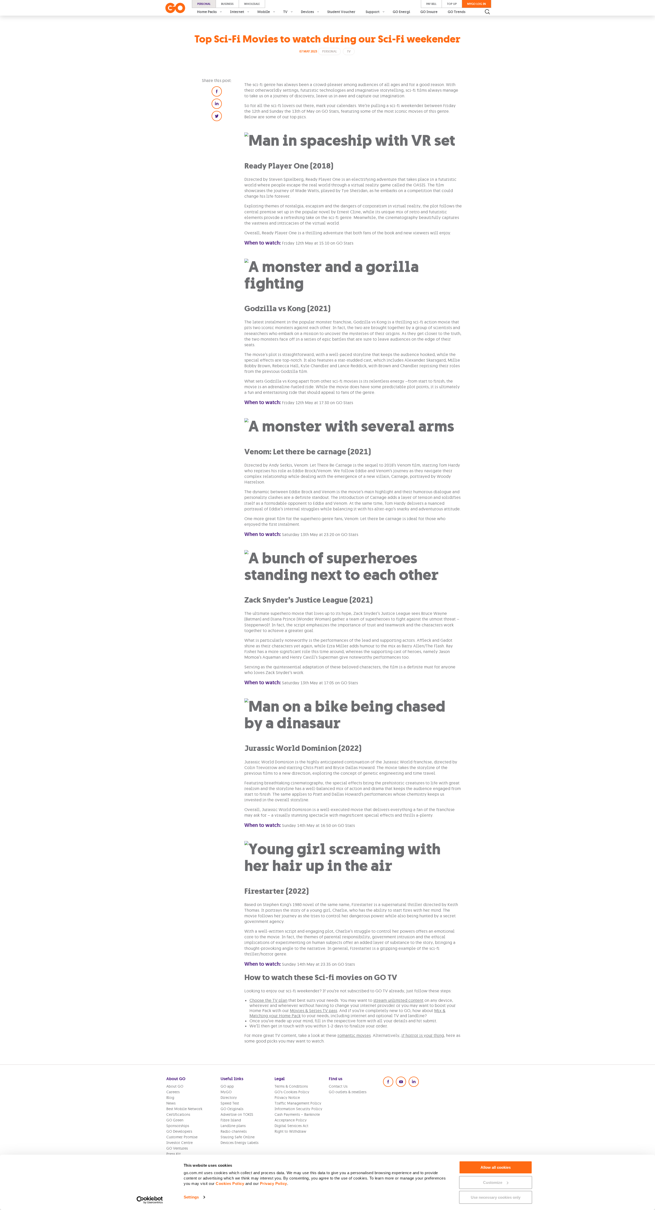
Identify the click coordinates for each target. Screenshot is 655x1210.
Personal (204, 4)
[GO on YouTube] (401, 1082)
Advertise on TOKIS (237, 1114)
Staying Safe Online (238, 1137)
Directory (229, 1097)
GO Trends (456, 11)
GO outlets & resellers (347, 1092)
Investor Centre (179, 1142)
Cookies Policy (230, 1183)
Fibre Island (231, 1120)
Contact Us (338, 1086)
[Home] (175, 8)
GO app (227, 1086)
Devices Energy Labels (239, 1142)
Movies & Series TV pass (313, 1010)
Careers (173, 1092)
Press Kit (173, 1154)
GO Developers (179, 1131)
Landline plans (233, 1125)
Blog (170, 1097)
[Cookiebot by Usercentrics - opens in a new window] (149, 1200)
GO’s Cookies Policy (292, 1092)
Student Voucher (341, 11)
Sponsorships (177, 1125)
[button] (217, 91)
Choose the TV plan (268, 1000)
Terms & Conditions (291, 1086)
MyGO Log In (476, 4)
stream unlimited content (398, 1000)
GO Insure (429, 11)
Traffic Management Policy (298, 1103)
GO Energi (401, 11)
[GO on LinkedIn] (414, 1082)
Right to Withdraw (290, 1131)
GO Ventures (177, 1148)
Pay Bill (431, 4)
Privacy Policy (273, 1183)
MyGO (226, 1092)
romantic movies (354, 1035)
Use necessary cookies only (495, 1197)
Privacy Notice (287, 1097)
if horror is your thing (422, 1035)
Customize (492, 1182)
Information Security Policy (298, 1109)
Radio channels (234, 1131)
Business (227, 4)
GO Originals (232, 1109)
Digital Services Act (291, 1125)
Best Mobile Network (184, 1109)
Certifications (178, 1114)
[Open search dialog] (487, 12)
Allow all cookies (496, 1167)
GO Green (174, 1120)
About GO (174, 1086)
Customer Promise (182, 1137)
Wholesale (252, 4)
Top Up (452, 4)
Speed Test (230, 1103)
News (171, 1103)
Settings (191, 1197)
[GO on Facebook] (388, 1082)
